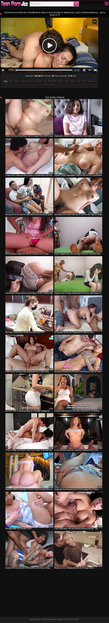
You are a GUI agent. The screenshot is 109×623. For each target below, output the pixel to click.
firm (83, 81)
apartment (91, 81)
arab (66, 81)
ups (46, 85)
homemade (52, 81)
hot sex (51, 85)
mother (60, 81)
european (38, 81)
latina (23, 81)
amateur (30, 81)
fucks (72, 81)
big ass (17, 81)
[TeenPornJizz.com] (14, 4)
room (78, 81)
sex (45, 81)
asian (11, 81)
